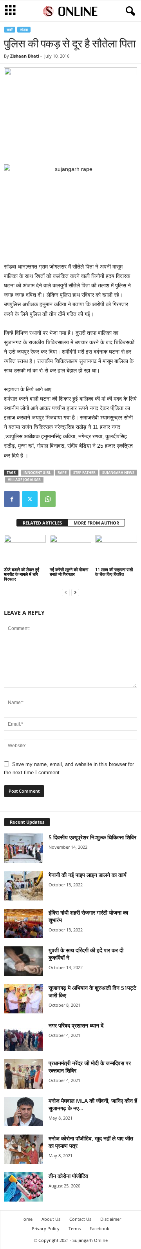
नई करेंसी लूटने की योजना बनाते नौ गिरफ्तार (69, 571)
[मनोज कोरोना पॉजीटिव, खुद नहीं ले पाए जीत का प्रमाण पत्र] (23, 1149)
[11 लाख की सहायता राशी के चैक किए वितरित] (116, 550)
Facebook (99, 1228)
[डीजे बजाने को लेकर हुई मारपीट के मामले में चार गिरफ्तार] (25, 550)
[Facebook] (12, 499)
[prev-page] (66, 592)
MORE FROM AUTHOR (96, 523)
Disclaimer (110, 1219)
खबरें (10, 29)
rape (62, 472)
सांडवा (24, 29)
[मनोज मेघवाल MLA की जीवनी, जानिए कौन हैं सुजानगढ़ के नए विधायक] (23, 1111)
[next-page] (75, 592)
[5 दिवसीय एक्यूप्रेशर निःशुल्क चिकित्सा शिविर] (23, 848)
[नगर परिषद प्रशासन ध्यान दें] (23, 1036)
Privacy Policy (46, 1228)
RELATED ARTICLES (42, 523)
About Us (51, 1219)
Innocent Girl (37, 472)
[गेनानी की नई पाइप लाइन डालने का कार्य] (23, 885)
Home (26, 1219)
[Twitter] (30, 499)
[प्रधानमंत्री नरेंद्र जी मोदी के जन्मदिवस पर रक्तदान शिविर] (23, 1074)
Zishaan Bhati (24, 56)
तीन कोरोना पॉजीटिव (68, 1176)
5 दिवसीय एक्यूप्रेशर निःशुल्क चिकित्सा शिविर (92, 837)
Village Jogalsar (24, 479)
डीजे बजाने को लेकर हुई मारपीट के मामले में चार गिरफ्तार (21, 574)
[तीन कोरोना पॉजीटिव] (23, 1187)
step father (84, 472)
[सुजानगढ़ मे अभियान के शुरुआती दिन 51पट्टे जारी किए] (23, 998)
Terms (75, 1228)
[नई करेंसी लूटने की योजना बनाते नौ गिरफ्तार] (71, 550)
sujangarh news (118, 472)
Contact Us (80, 1219)
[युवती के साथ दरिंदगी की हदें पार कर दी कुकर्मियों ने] (23, 961)
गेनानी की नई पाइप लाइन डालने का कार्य (88, 875)
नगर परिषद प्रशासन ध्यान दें (76, 1025)
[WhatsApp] (48, 499)
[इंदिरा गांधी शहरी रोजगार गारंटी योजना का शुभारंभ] (23, 923)
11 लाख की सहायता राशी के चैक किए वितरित (114, 571)
